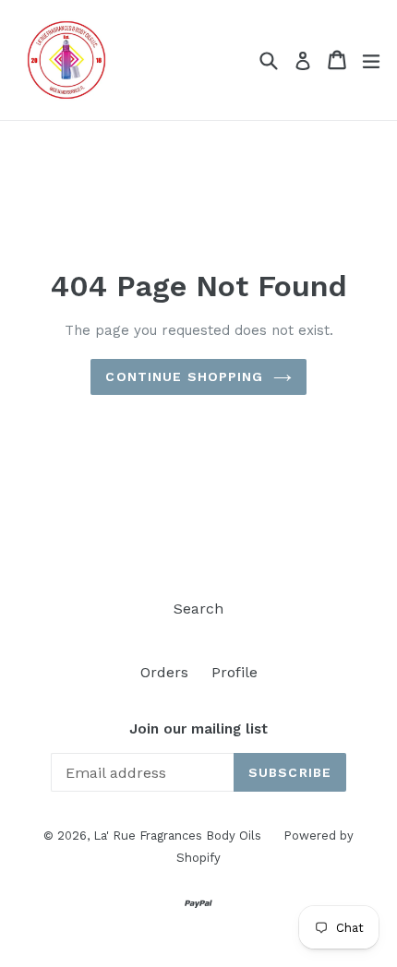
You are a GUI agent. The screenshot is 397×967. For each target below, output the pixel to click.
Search (198, 608)
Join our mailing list (198, 729)
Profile (234, 672)
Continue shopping (184, 376)
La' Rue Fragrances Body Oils (179, 835)
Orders (164, 672)
